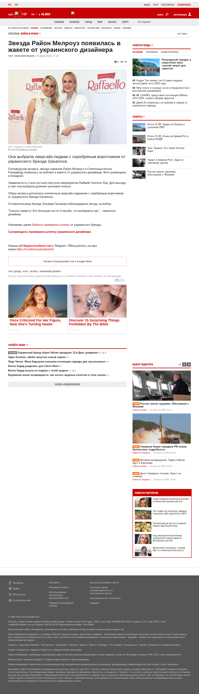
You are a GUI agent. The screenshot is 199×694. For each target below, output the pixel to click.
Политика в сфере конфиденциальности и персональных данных (101, 590)
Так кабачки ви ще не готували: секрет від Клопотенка (170, 524)
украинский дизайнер (50, 271)
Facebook (18, 583)
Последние (138, 51)
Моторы (58, 27)
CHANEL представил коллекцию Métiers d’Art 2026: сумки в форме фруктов (160, 97)
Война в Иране (29, 33)
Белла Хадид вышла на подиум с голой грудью (42, 370)
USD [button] (33, 14)
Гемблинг (126, 27)
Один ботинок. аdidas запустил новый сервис (39, 357)
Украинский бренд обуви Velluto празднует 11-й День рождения (58, 352)
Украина (74, 22)
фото (25, 271)
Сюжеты (137, 116)
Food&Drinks (46, 27)
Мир (100, 22)
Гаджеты (68, 27)
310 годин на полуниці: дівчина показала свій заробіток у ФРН (170, 512)
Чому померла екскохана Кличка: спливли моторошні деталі (171, 500)
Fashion (34, 27)
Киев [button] (10, 14)
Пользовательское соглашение (105, 598)
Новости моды (141, 45)
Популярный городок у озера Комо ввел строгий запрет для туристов (176, 64)
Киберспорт (79, 27)
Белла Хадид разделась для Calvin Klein (35, 366)
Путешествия (93, 27)
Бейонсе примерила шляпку (51, 224)
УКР (16, 4)
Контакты (54, 582)
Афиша (116, 27)
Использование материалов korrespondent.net (58, 595)
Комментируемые (170, 51)
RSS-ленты (19, 594)
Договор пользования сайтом (104, 582)
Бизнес (112, 22)
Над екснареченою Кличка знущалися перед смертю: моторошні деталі (167, 538)
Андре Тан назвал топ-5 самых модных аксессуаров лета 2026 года (158, 82)
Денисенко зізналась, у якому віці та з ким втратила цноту (169, 549)
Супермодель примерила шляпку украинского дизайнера (49, 231)
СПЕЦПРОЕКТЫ (184, 4)
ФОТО (155, 4)
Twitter (16, 588)
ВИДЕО (147, 4)
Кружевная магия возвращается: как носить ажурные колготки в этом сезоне (58, 374)
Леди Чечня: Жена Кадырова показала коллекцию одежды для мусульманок (58, 361)
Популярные (152, 51)
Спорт (125, 22)
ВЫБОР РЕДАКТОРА (143, 364)
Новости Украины (141, 453)
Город (88, 22)
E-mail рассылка (22, 600)
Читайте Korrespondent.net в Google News (67, 261)
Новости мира (140, 410)
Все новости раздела (18, 27)
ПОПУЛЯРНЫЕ (167, 4)
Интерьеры (107, 27)
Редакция (94, 603)
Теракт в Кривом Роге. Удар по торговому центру (165, 161)
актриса (34, 271)
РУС (10, 4)
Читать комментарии (67, 384)
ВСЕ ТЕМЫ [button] (182, 33)
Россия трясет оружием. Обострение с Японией (161, 173)
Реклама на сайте (59, 587)
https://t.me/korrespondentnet (35, 249)
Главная (59, 22)
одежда (17, 271)
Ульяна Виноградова (24, 55)
